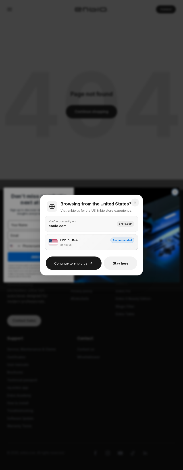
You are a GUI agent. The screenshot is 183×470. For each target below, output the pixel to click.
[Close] (135, 202)
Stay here (120, 263)
